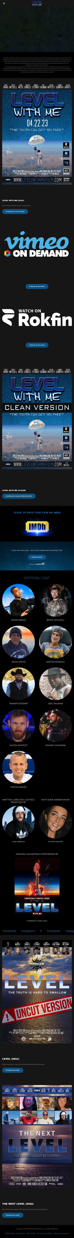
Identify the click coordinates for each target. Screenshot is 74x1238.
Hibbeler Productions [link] (61, 1233)
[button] (7, 3)
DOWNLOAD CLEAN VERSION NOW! (19, 496)
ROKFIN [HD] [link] (10, 1233)
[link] (37, 3)
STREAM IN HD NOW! (37, 286)
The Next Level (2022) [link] (44, 1233)
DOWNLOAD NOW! (13, 1070)
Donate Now (37, 557)
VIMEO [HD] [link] (20, 1233)
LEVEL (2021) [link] (30, 1233)
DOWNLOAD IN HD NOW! (15, 211)
